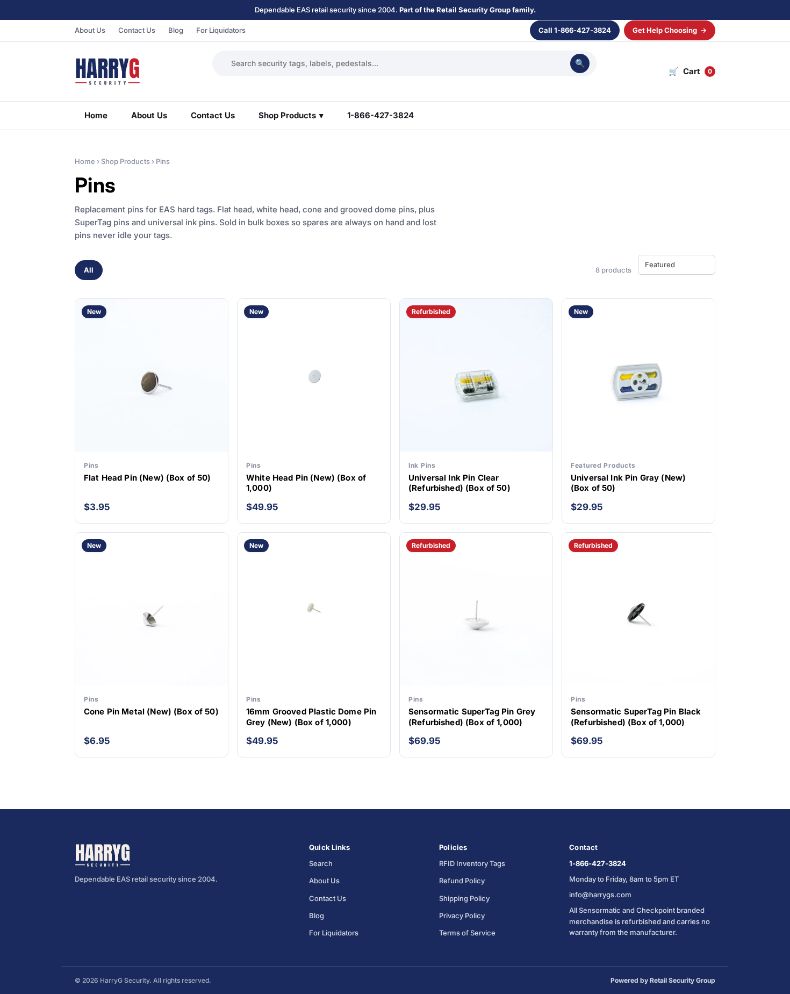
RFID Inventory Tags (472, 863)
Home (95, 115)
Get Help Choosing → (670, 30)
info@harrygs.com (600, 894)
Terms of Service (467, 932)
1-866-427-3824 (380, 115)
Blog (175, 30)
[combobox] (398, 63)
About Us (90, 30)
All (89, 270)
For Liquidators (221, 30)
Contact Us (136, 30)
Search (321, 863)
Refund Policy (462, 880)
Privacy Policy (462, 915)
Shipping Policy (464, 898)
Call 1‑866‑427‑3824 (574, 30)
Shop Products (291, 115)
